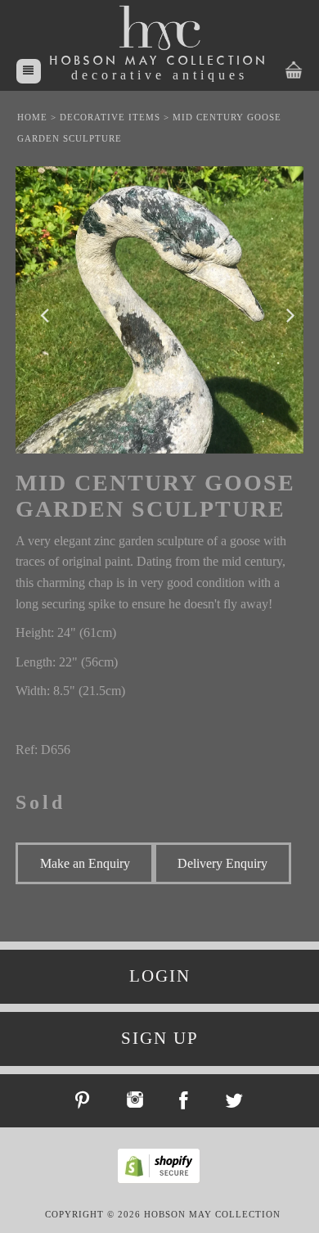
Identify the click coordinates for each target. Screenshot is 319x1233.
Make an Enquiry (85, 863)
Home (32, 117)
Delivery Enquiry (222, 863)
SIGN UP (160, 1038)
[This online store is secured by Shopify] (163, 1181)
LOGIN (160, 976)
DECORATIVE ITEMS (110, 117)
